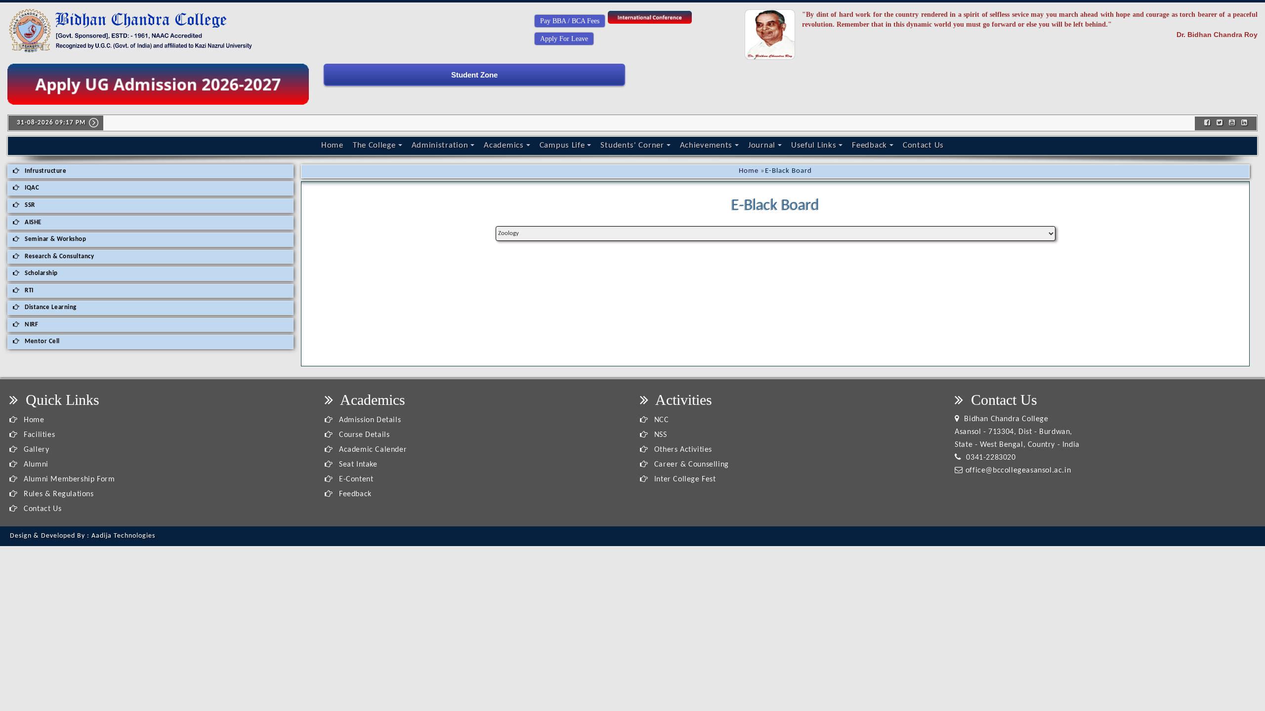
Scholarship (40, 273)
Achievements (706, 145)
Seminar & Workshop (54, 239)
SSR (29, 205)
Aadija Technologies (123, 536)
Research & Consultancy (58, 256)
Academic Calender (372, 450)
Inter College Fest (684, 479)
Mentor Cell (41, 341)
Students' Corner (632, 145)
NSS (659, 435)
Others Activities (682, 450)
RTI (28, 290)
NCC (660, 420)
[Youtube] (1232, 123)
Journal (761, 145)
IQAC (31, 188)
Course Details (363, 435)
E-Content (355, 479)
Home (332, 145)
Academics (503, 145)
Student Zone (474, 75)
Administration (440, 145)
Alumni (35, 465)
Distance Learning (50, 307)
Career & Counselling (690, 465)
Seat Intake (357, 465)
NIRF (31, 324)
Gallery (35, 450)
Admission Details (369, 420)
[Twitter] (1220, 123)
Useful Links (813, 145)
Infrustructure (45, 171)
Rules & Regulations (58, 494)
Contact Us (923, 145)
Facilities (38, 435)
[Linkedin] (1244, 123)
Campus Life (562, 145)
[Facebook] (1207, 123)
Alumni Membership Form (68, 479)
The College (374, 145)
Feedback (869, 145)
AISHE (32, 222)
